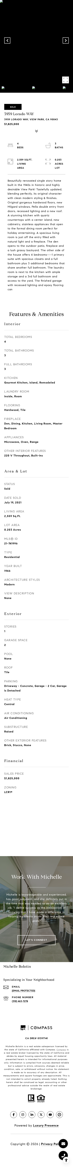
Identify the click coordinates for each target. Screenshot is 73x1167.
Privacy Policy (52, 1144)
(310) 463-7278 (20, 1001)
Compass (61, 1049)
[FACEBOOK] (13, 1114)
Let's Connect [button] (36, 940)
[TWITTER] (41, 1114)
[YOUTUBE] (50, 1114)
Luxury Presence (46, 1125)
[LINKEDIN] (32, 1114)
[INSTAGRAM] (22, 1114)
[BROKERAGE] (59, 1114)
